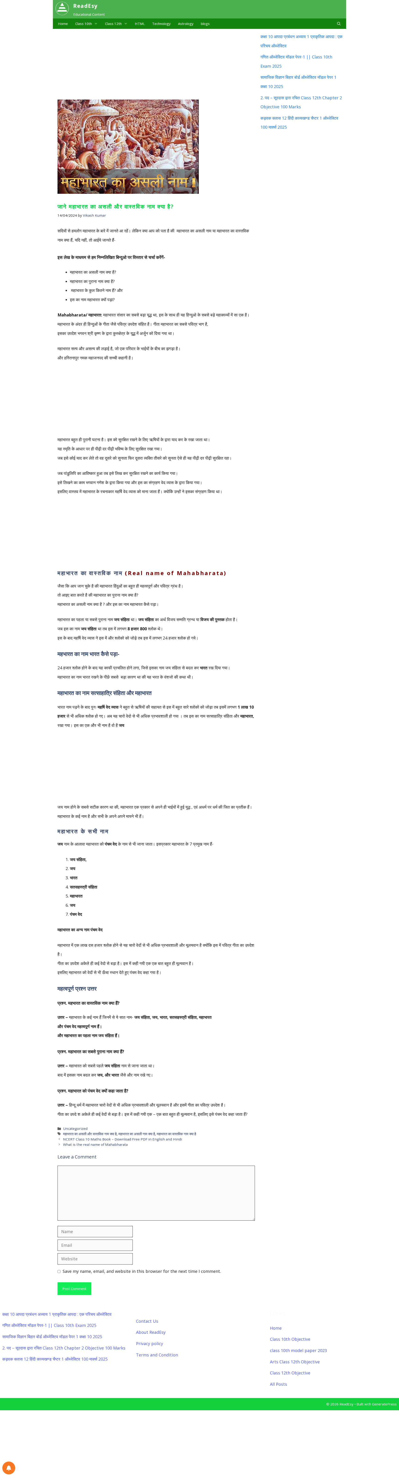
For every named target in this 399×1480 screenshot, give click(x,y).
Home (63, 23)
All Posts (278, 1384)
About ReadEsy (151, 1332)
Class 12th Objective (290, 1373)
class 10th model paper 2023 (298, 1350)
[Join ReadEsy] (8, 1468)
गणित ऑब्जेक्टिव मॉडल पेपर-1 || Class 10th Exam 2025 (49, 1325)
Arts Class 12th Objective (295, 1362)
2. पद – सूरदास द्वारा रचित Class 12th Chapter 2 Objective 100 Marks (63, 1348)
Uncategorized (75, 1128)
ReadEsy (85, 5)
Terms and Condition (157, 1355)
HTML (140, 23)
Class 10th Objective (290, 1339)
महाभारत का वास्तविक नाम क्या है (176, 1133)
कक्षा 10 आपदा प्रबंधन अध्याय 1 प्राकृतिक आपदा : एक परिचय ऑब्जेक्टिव (57, 1314)
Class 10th (83, 23)
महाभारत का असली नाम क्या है (136, 1133)
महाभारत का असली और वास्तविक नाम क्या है (90, 1133)
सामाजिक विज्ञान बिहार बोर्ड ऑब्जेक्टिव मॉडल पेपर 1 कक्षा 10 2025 (52, 1336)
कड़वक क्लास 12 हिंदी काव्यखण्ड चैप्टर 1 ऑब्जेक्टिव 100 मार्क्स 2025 (55, 1359)
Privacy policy (149, 1343)
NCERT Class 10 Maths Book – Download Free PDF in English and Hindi (122, 1139)
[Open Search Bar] (338, 23)
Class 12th (113, 23)
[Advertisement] (155, 63)
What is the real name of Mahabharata (95, 1144)
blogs (205, 23)
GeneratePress (384, 1404)
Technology (161, 23)
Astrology (185, 23)
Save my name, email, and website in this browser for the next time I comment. (142, 1271)
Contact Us (147, 1321)
